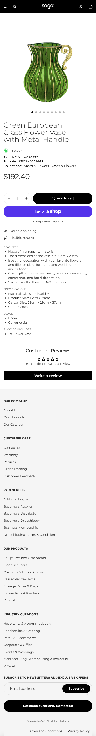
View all (10, 600)
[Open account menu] (81, 7)
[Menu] (5, 7)
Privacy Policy (79, 731)
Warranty (11, 455)
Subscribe (76, 688)
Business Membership (21, 527)
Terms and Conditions (45, 731)
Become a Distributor (21, 513)
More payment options (48, 221)
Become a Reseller (18, 506)
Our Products (14, 417)
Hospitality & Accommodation (27, 624)
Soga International (53, 720)
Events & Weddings (19, 652)
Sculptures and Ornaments (25, 558)
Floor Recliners (15, 565)
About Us (11, 410)
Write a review (48, 376)
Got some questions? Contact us (48, 706)
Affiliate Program (17, 499)
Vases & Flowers (63, 166)
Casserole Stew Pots (19, 579)
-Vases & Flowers (36, 166)
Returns (10, 462)
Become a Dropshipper (22, 521)
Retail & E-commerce (20, 638)
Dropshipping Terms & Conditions (30, 535)
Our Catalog (13, 424)
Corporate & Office (18, 645)
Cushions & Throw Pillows (24, 572)
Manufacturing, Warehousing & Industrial (36, 659)
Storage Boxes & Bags (21, 586)
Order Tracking (15, 469)
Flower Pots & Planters (21, 593)
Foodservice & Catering (22, 631)
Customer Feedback (19, 476)
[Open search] (15, 7)
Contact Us (12, 448)
